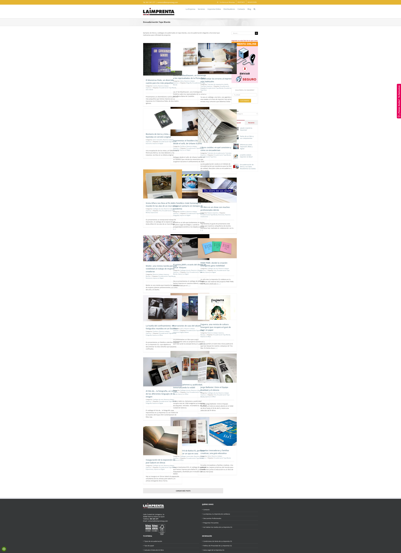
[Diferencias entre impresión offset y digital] (236, 145)
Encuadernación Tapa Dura (208, 157)
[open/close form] (399, 100)
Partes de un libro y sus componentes (247, 137)
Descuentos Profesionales (212, 518)
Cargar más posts (183, 491)
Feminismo (149, 278)
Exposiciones (154, 212)
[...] (174, 229)
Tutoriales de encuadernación (216, 153)
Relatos (186, 332)
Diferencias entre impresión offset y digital (246, 147)
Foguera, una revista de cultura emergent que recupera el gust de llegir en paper (215, 327)
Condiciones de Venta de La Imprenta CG (217, 541)
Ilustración (149, 143)
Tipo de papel (149, 546)
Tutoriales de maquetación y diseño (217, 84)
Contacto (206, 510)
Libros (182, 81)
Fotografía (176, 215)
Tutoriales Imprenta (206, 86)
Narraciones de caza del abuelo (187, 325)
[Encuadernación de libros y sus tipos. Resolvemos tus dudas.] (236, 165)
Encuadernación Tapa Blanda (167, 88)
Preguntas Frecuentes (211, 523)
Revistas (148, 276)
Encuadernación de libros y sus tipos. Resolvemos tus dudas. (248, 167)
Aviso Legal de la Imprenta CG (213, 550)
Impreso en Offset (205, 337)
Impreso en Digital (185, 150)
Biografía (189, 83)
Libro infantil (149, 89)
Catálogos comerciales (186, 456)
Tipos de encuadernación (153, 541)
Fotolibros (183, 211)
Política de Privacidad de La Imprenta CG (217, 546)
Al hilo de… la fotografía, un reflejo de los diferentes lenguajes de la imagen (161, 394)
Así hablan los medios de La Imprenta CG (217, 527)
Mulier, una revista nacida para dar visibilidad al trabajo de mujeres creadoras (161, 269)
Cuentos (155, 86)
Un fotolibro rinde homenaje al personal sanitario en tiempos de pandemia (188, 206)
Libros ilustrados (157, 140)
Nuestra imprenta (212, 213)
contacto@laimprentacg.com (167, 2)
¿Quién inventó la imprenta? (246, 129)
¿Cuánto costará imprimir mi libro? (246, 156)
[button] (254, 9)
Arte (160, 211)
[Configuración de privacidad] (4, 549)
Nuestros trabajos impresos (161, 274)
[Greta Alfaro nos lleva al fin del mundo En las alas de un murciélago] (162, 184)
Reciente (251, 123)
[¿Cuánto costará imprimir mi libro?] (236, 155)
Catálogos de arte (158, 209)
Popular (238, 123)
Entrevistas (221, 215)
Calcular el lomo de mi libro (154, 550)
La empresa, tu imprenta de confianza (216, 514)
